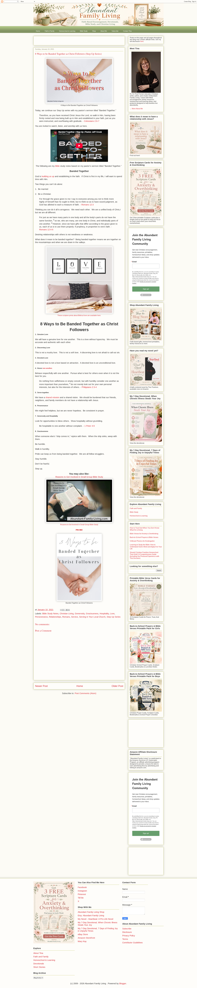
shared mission (52, 397)
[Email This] (61, 610)
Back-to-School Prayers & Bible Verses (144, 537)
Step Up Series (113, 617)
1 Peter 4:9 (89, 426)
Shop (94, 31)
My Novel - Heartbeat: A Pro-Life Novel (95, 919)
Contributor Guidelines (132, 942)
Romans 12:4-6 (46, 229)
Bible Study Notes (50, 613)
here (142, 41)
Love (112, 613)
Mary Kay (82, 941)
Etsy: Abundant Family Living (91, 915)
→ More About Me (136, 109)
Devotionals (38, 963)
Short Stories (39, 967)
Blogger (122, 983)
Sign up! (146, 289)
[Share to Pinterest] (69, 610)
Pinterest (82, 894)
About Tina (38, 953)
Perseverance (41, 617)
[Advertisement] (59, 40)
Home (38, 31)
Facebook (82, 887)
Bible (57, 166)
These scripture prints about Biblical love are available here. (79, 315)
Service (74, 617)
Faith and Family (136, 508)
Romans (66, 617)
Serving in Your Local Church (92, 617)
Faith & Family (49, 31)
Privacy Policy (128, 935)
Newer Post (41, 686)
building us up (48, 176)
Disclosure (127, 932)
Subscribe (115, 31)
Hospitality (104, 613)
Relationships (55, 617)
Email (134, 261)
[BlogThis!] (63, 610)
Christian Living (67, 613)
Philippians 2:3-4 (89, 387)
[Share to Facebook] (67, 610)
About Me (103, 31)
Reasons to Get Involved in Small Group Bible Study (79, 477)
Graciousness (92, 613)
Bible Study (84, 31)
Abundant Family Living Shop (91, 912)
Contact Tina (127, 31)
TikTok (81, 898)
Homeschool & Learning (67, 31)
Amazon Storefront (86, 938)
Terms (125, 939)
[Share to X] (65, 610)
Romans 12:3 (87, 205)
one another (47, 368)
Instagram (82, 891)
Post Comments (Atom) (85, 693)
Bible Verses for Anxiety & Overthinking (144, 534)
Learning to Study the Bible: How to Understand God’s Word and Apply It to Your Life (146, 546)
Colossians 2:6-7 (91, 121)
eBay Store (83, 934)
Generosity (80, 613)
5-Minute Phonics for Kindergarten (142, 541)
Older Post (117, 686)
